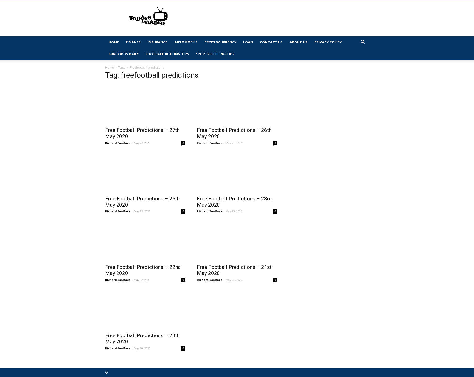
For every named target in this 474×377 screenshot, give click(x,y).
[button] (363, 42)
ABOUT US (298, 42)
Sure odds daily (124, 54)
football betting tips (167, 54)
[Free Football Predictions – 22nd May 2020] (145, 241)
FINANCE (133, 42)
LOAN (248, 42)
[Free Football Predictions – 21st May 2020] (237, 241)
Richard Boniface (117, 143)
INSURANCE (157, 42)
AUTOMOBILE (186, 42)
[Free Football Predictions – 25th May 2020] (145, 172)
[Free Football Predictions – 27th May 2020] (145, 104)
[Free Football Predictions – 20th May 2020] (145, 309)
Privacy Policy (328, 42)
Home (114, 42)
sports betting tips (215, 54)
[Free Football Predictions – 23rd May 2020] (237, 172)
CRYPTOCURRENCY (220, 42)
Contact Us (271, 42)
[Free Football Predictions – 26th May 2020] (237, 104)
